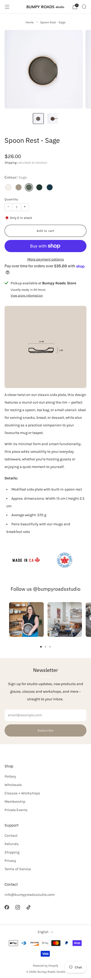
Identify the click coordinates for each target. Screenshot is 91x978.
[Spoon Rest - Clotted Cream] (8, 187)
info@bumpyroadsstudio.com (30, 895)
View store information (27, 295)
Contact (11, 835)
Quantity (11, 199)
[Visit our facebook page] (6, 907)
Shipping (10, 162)
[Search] (83, 6)
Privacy (10, 861)
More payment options (45, 259)
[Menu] (7, 6)
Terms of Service (18, 869)
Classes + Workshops (22, 793)
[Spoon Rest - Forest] (39, 187)
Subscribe (46, 730)
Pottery (10, 776)
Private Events (16, 810)
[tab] (41, 647)
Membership (15, 801)
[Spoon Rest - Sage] (29, 187)
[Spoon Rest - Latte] (18, 187)
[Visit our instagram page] (17, 907)
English (43, 932)
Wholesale (13, 785)
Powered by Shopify (45, 965)
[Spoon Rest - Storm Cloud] (49, 187)
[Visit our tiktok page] (28, 907)
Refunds (12, 844)
